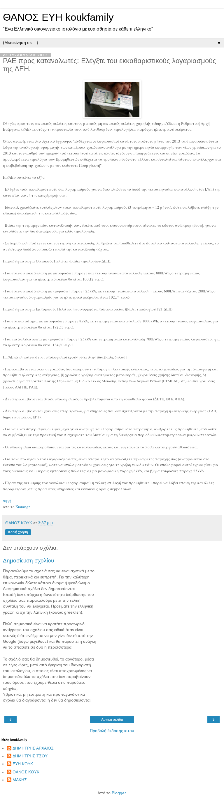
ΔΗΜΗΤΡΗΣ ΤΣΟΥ (30, 756)
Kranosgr (22, 506)
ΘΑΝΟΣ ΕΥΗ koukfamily (58, 17)
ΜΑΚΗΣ (20, 779)
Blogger (119, 793)
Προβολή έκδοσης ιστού (112, 730)
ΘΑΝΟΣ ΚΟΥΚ (26, 772)
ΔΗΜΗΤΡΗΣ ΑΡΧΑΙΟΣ (33, 748)
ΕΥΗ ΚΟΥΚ (23, 763)
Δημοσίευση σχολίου (28, 560)
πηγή (7, 500)
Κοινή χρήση (18, 532)
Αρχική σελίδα (112, 720)
